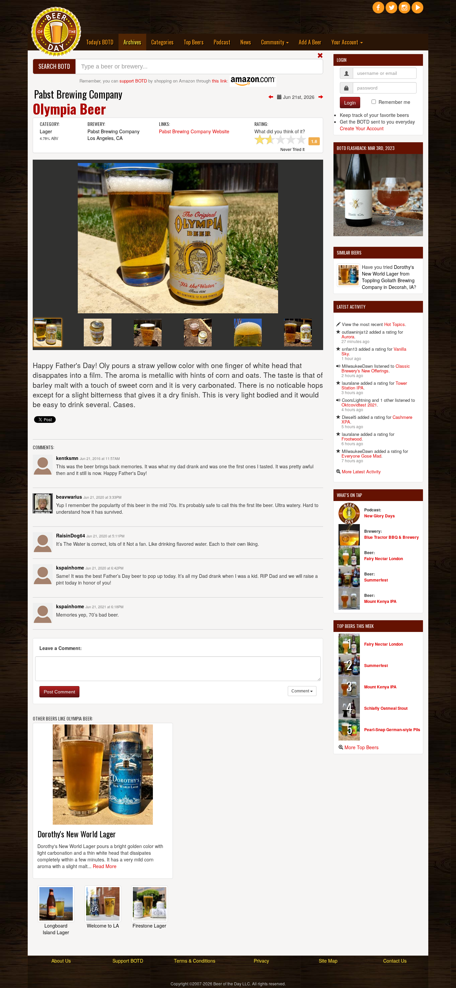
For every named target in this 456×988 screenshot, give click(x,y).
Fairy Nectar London (383, 558)
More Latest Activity (361, 471)
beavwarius (69, 496)
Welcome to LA (103, 925)
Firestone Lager (149, 925)
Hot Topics (394, 324)
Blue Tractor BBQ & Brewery (391, 537)
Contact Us (395, 960)
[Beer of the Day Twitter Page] (391, 10)
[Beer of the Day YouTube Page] (417, 10)
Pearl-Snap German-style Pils (392, 729)
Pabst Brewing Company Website (194, 131)
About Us (61, 960)
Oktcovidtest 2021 (359, 404)
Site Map (328, 960)
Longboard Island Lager (56, 929)
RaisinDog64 (70, 535)
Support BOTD (127, 960)
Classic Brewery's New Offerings (375, 368)
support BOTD (133, 80)
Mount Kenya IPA (380, 601)
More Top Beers (362, 747)
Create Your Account (362, 128)
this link (219, 80)
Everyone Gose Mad (361, 456)
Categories (162, 42)
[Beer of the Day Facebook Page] (378, 10)
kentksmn (67, 458)
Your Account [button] (345, 42)
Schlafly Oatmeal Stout (386, 708)
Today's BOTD (99, 42)
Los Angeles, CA (105, 138)
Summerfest (376, 580)
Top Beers (194, 42)
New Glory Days (379, 516)
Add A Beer (310, 42)
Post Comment (59, 691)
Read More (105, 866)
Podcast (222, 42)
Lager (46, 131)
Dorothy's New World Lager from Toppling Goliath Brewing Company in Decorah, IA (388, 277)
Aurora (347, 336)
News (245, 42)
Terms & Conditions (194, 960)
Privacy (261, 960)
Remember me (394, 102)
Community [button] (273, 42)
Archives (135, 42)
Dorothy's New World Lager (76, 834)
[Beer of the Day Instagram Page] (404, 10)
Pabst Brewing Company (78, 94)
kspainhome (70, 567)
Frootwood (351, 439)
